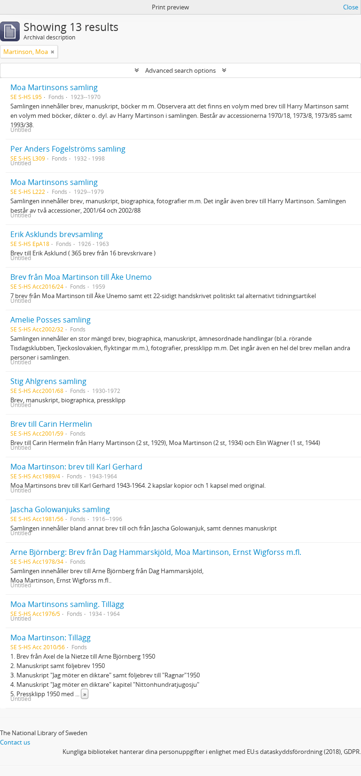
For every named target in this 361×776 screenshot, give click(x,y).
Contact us (15, 742)
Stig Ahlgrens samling (48, 381)
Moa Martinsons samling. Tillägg (67, 604)
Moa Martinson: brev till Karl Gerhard (76, 466)
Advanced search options (180, 70)
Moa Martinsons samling (54, 87)
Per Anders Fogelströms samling (68, 149)
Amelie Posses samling (50, 320)
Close (350, 7)
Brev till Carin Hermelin (51, 424)
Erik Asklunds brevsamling (56, 234)
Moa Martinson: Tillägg (50, 637)
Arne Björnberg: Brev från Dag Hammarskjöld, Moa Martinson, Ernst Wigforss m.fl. (155, 552)
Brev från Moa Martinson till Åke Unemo (81, 277)
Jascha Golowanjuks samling (60, 509)
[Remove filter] (53, 51)
